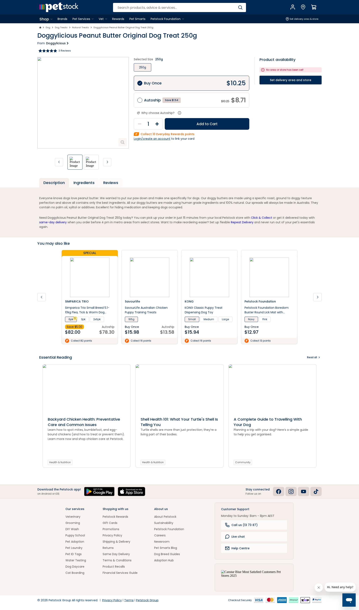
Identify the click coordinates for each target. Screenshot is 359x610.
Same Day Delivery (116, 554)
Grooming (72, 523)
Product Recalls (114, 566)
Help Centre (240, 548)
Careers (160, 535)
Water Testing (75, 560)
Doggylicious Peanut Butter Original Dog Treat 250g (123, 27)
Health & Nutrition (60, 462)
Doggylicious (56, 43)
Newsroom (162, 542)
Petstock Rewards (115, 517)
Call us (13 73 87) (244, 525)
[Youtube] (303, 491)
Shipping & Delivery (116, 542)
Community (243, 462)
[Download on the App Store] (131, 491)
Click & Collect (261, 218)
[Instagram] (291, 491)
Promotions (111, 529)
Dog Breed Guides (167, 554)
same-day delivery (53, 222)
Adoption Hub (164, 560)
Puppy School (75, 535)
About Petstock (165, 517)
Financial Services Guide (120, 573)
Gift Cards (110, 523)
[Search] (240, 7)
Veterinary (72, 517)
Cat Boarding (74, 573)
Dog (48, 27)
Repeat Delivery (242, 222)
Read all (312, 357)
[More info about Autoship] (179, 113)
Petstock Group (147, 600)
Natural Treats (80, 27)
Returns (108, 548)
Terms (129, 600)
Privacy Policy (112, 535)
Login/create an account (152, 139)
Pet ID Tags (73, 554)
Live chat (238, 537)
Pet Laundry (73, 548)
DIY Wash (72, 529)
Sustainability (163, 523)
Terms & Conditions (117, 560)
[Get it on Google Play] (99, 491)
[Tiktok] (316, 491)
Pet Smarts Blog (165, 548)
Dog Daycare (74, 566)
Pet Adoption (74, 542)
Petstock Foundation (169, 529)
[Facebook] (278, 491)
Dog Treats (61, 27)
